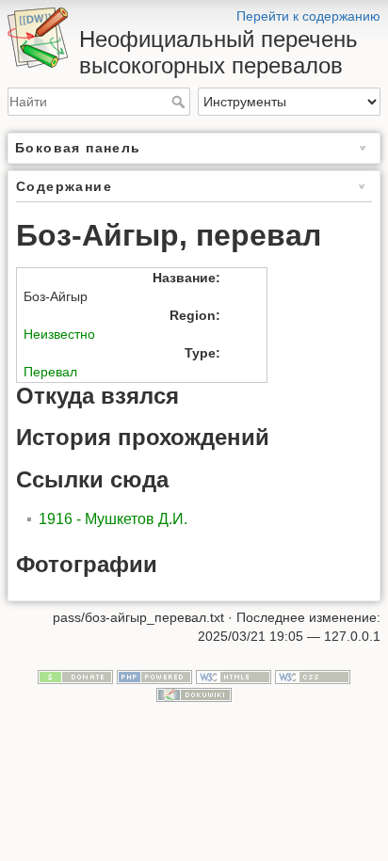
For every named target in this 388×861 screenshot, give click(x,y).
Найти (180, 101)
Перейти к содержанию (308, 16)
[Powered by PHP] (154, 675)
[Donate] (75, 675)
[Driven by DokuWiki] (194, 694)
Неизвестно (59, 334)
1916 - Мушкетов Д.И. (113, 519)
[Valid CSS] (312, 675)
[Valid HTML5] (233, 675)
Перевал (50, 371)
